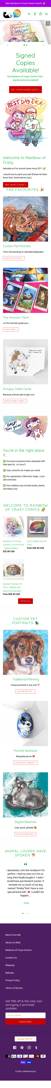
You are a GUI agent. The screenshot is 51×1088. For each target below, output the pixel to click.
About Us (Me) (12, 942)
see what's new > (15, 184)
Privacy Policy (12, 980)
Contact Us (11, 957)
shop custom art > (13, 258)
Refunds (9, 972)
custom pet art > (25, 691)
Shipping (9, 965)
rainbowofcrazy (29, 1071)
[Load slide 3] (28, 913)
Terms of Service (14, 988)
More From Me (13, 935)
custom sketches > (25, 834)
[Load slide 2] (26, 45)
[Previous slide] (7, 45)
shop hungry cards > (15, 401)
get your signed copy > (25, 89)
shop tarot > (10, 330)
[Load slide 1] (24, 45)
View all (25, 601)
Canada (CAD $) (24, 1039)
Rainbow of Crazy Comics (18, 950)
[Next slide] (44, 45)
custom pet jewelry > (25, 763)
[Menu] (46, 14)
